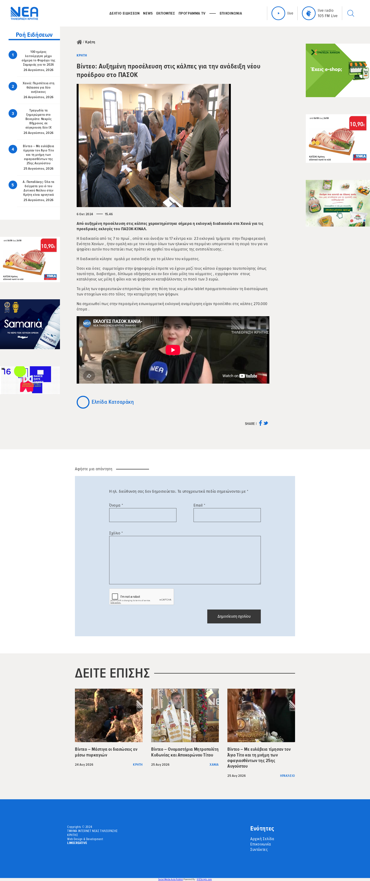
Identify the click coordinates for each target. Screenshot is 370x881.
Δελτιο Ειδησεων (124, 13)
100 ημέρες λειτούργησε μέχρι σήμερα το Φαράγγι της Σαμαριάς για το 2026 (38, 58)
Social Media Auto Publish (170, 879)
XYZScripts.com (204, 879)
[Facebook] (260, 424)
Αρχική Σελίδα (262, 838)
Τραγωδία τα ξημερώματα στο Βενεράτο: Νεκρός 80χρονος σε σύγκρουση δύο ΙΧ (38, 119)
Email (199, 505)
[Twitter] (265, 424)
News (148, 13)
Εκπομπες (165, 13)
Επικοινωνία (260, 844)
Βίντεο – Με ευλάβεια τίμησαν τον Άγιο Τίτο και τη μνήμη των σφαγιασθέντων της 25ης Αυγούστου (38, 154)
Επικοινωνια (231, 13)
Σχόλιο (116, 533)
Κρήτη (90, 42)
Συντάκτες (259, 849)
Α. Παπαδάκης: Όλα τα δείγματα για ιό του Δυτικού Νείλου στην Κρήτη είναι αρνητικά (38, 188)
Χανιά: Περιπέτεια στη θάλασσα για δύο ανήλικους (39, 87)
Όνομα (116, 505)
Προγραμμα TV (192, 13)
